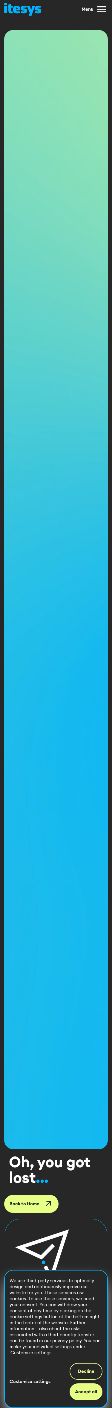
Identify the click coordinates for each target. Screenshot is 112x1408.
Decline (86, 1371)
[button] (42, 1256)
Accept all (86, 1391)
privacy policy (67, 1340)
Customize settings (30, 1381)
